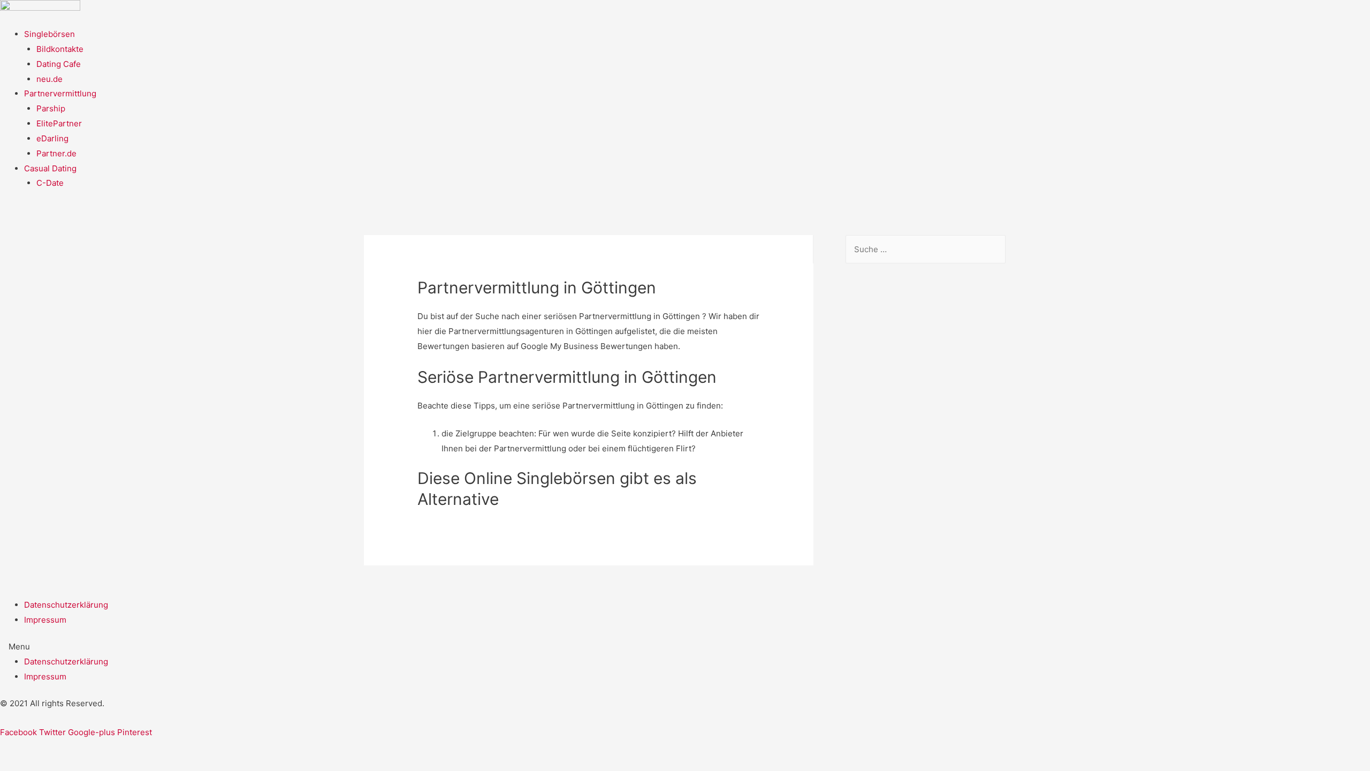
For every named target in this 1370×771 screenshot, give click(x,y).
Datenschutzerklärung (66, 605)
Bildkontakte (59, 49)
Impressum (45, 620)
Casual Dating (50, 168)
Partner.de (56, 153)
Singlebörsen (49, 34)
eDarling (52, 138)
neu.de (49, 79)
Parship (50, 108)
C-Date (50, 183)
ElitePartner (59, 123)
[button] (685, 646)
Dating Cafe (58, 64)
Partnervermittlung (60, 93)
